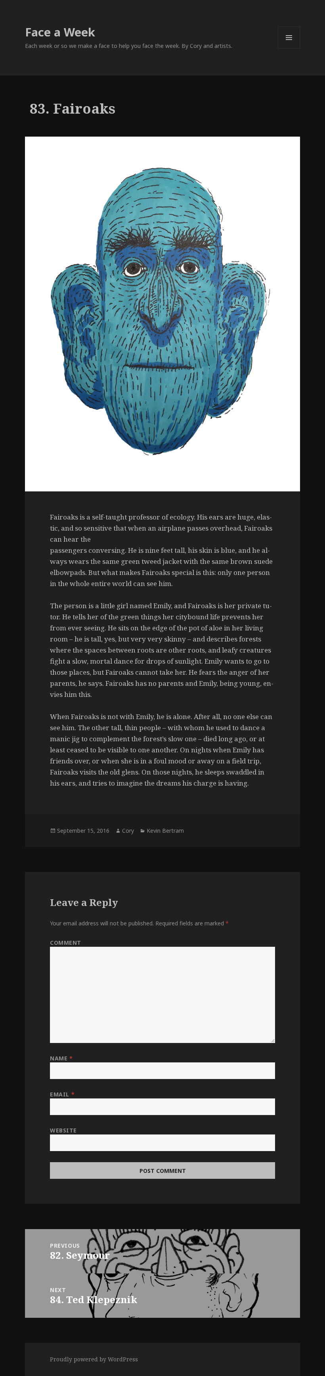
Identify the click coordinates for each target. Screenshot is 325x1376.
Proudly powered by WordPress (94, 1359)
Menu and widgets (289, 48)
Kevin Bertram (165, 830)
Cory (128, 830)
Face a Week (60, 32)
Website (63, 1130)
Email (62, 1094)
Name (61, 1058)
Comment (65, 942)
